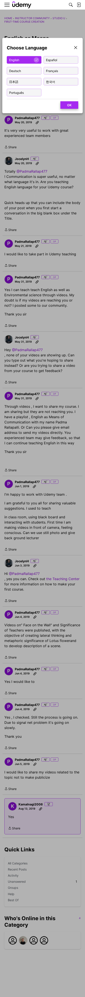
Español (51, 60)
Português (16, 92)
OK (69, 105)
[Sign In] (79, 5)
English (14, 60)
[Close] (75, 48)
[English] (21, 4)
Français (52, 70)
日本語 (13, 81)
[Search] (71, 5)
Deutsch (15, 70)
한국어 (50, 81)
